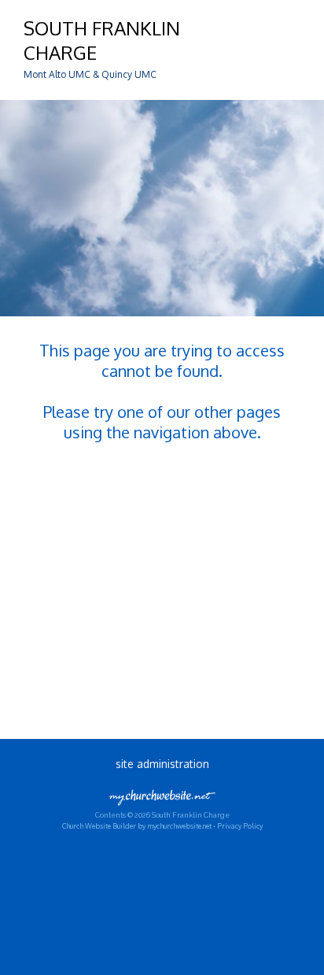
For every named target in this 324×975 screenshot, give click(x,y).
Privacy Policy (240, 826)
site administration (162, 763)
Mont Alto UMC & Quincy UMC (90, 74)
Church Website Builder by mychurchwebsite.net (137, 826)
